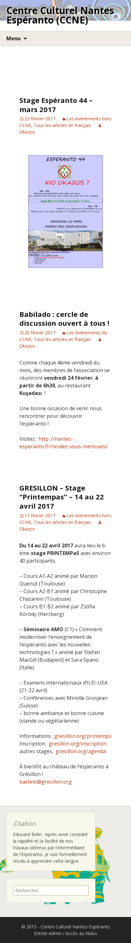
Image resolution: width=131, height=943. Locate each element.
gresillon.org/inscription (78, 743)
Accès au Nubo (81, 933)
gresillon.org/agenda (81, 751)
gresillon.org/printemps (83, 735)
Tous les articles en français (62, 125)
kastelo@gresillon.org (45, 781)
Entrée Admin (48, 933)
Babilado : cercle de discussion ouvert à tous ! (64, 318)
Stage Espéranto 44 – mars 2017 (56, 104)
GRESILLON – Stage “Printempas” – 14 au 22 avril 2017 (61, 497)
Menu (13, 38)
